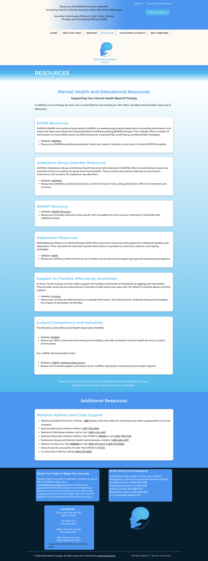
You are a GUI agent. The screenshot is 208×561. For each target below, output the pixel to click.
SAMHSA (57, 180)
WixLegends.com (107, 555)
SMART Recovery (61, 211)
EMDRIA (56, 141)
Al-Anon (56, 296)
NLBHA (55, 337)
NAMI (55, 255)
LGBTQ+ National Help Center (68, 362)
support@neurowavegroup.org (54, 484)
